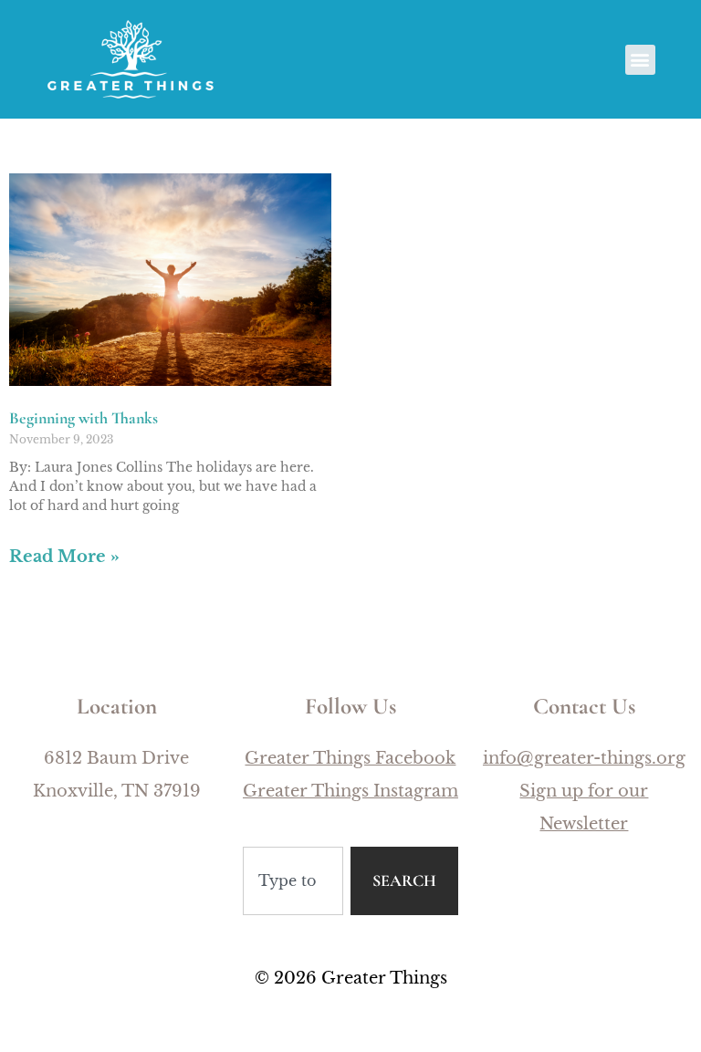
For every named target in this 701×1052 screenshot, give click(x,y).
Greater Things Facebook (350, 758)
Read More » (64, 557)
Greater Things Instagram (350, 791)
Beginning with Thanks (83, 418)
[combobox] (293, 881)
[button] (640, 60)
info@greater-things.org (584, 758)
